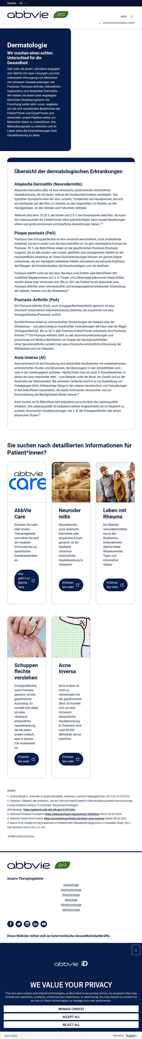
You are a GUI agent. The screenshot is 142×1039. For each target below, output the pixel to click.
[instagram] (27, 923)
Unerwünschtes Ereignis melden (119, 23)
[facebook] (10, 923)
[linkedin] (35, 923)
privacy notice (98, 993)
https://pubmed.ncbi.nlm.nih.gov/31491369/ (49, 809)
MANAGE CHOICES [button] (71, 1009)
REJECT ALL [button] (71, 1025)
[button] (26, 580)
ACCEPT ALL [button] (71, 1017)
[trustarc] (131, 1035)
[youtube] (43, 923)
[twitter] (19, 923)
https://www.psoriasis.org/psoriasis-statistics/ (72, 814)
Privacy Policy (11, 1035)
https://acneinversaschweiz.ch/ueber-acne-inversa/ (74, 818)
